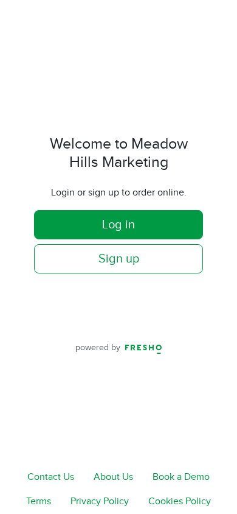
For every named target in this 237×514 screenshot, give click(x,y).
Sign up (118, 259)
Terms (38, 501)
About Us (113, 477)
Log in (118, 224)
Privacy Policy (99, 501)
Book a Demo (181, 477)
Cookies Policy (179, 501)
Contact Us (50, 477)
